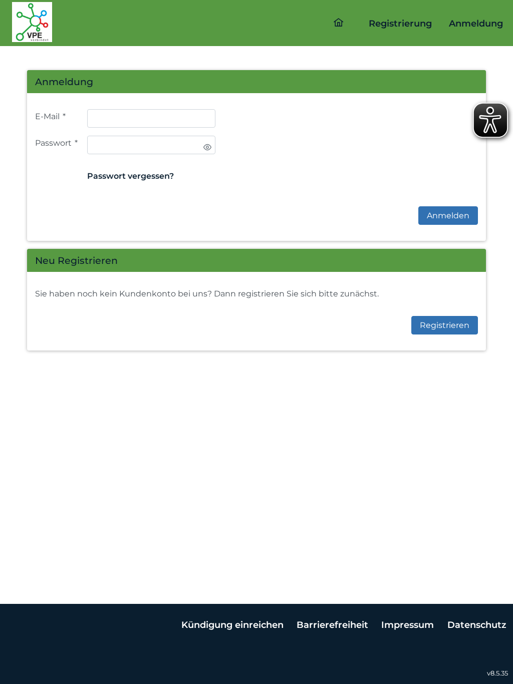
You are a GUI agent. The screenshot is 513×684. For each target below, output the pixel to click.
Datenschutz (476, 624)
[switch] (207, 147)
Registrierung (400, 23)
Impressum (407, 624)
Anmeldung (476, 23)
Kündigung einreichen (232, 624)
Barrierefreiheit (332, 624)
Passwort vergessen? (130, 176)
